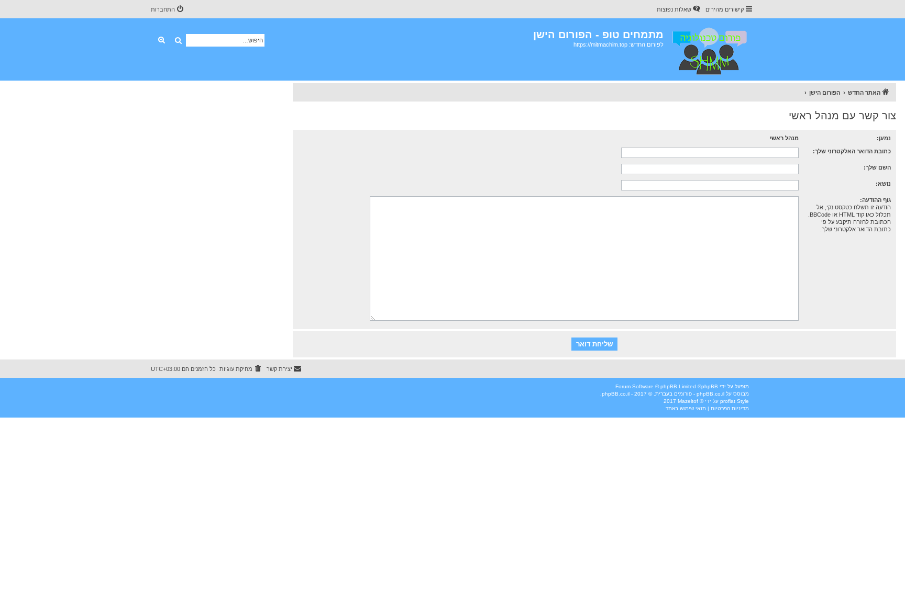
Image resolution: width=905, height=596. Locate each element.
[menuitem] (679, 9)
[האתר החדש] (709, 49)
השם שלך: (877, 167)
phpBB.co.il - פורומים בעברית (689, 394)
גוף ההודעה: (875, 200)
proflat (727, 401)
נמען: (884, 138)
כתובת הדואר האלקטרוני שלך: (852, 151)
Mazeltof (688, 401)
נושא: (883, 184)
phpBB (709, 386)
